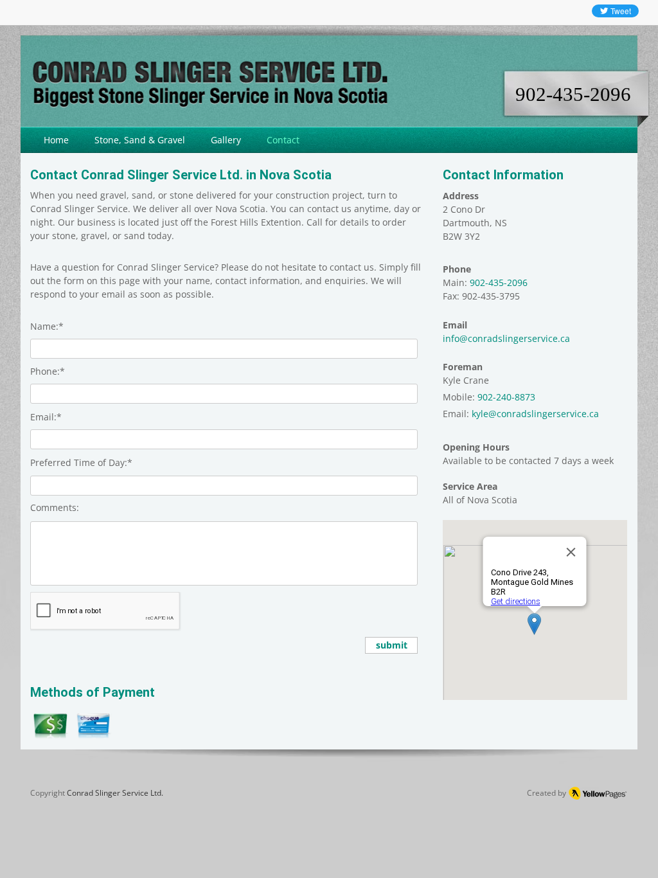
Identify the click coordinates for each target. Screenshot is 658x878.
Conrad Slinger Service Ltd (114, 792)
